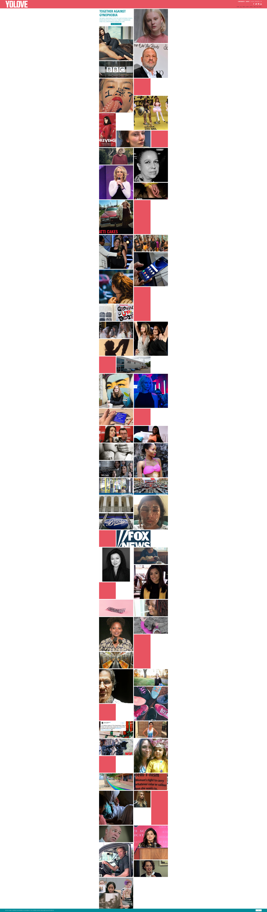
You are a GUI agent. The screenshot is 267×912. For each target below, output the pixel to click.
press (260, 6)
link (254, 6)
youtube (261, 4)
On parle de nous (116, 24)
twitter (256, 4)
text (257, 6)
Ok (258, 910)
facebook (254, 4)
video (244, 6)
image (251, 6)
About (247, 1)
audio (247, 6)
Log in (252, 1)
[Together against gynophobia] (16, 4)
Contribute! (241, 1)
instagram (259, 4)
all (240, 6)
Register (257, 1)
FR (261, 1)
